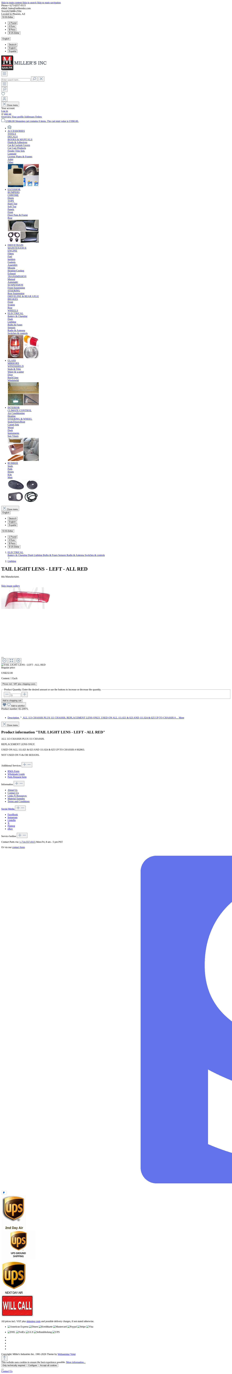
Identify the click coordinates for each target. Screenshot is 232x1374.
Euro (12, 26)
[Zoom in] (18, 660)
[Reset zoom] (11, 660)
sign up (7, 114)
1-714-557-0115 (27, 842)
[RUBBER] (23, 501)
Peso (12, 29)
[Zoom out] (4, 660)
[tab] (96, 717)
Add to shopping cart (12, 700)
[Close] (2, 657)
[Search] (34, 79)
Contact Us (13, 793)
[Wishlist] (3, 95)
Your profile (18, 116)
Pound (12, 23)
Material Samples (16, 798)
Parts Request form (17, 777)
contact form (18, 847)
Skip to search (29, 2)
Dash (31, 555)
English (12, 48)
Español (12, 51)
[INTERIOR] (23, 460)
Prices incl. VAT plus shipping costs (19, 684)
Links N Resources (17, 795)
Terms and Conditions (19, 801)
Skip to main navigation (49, 2)
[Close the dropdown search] (41, 79)
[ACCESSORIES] (23, 186)
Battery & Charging (18, 555)
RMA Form (13, 771)
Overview (6, 116)
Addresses (29, 116)
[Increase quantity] (24, 694)
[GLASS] (23, 404)
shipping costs (34, 1321)
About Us (12, 790)
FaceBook (13, 814)
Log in (4, 111)
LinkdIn (12, 820)
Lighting (38, 555)
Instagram (12, 817)
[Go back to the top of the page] (4, 1358)
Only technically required (14, 1365)
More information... (76, 1362)
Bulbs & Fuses (50, 555)
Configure (32, 1365)
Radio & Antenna (76, 555)
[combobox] (15, 80)
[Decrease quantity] (7, 694)
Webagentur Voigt (67, 1354)
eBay (10, 828)
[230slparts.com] (9, 128)
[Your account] (4, 99)
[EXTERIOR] (23, 242)
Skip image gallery (10, 585)
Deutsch (12, 44)
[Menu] (4, 73)
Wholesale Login (16, 774)
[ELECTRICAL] (23, 357)
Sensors (62, 555)
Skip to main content (11, 2)
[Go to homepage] (25, 69)
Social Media (8, 809)
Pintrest (11, 826)
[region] (116, 626)
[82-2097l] (27, 598)
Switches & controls (95, 555)
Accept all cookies (48, 1365)
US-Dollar (14, 33)
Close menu (12, 105)
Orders (38, 116)
